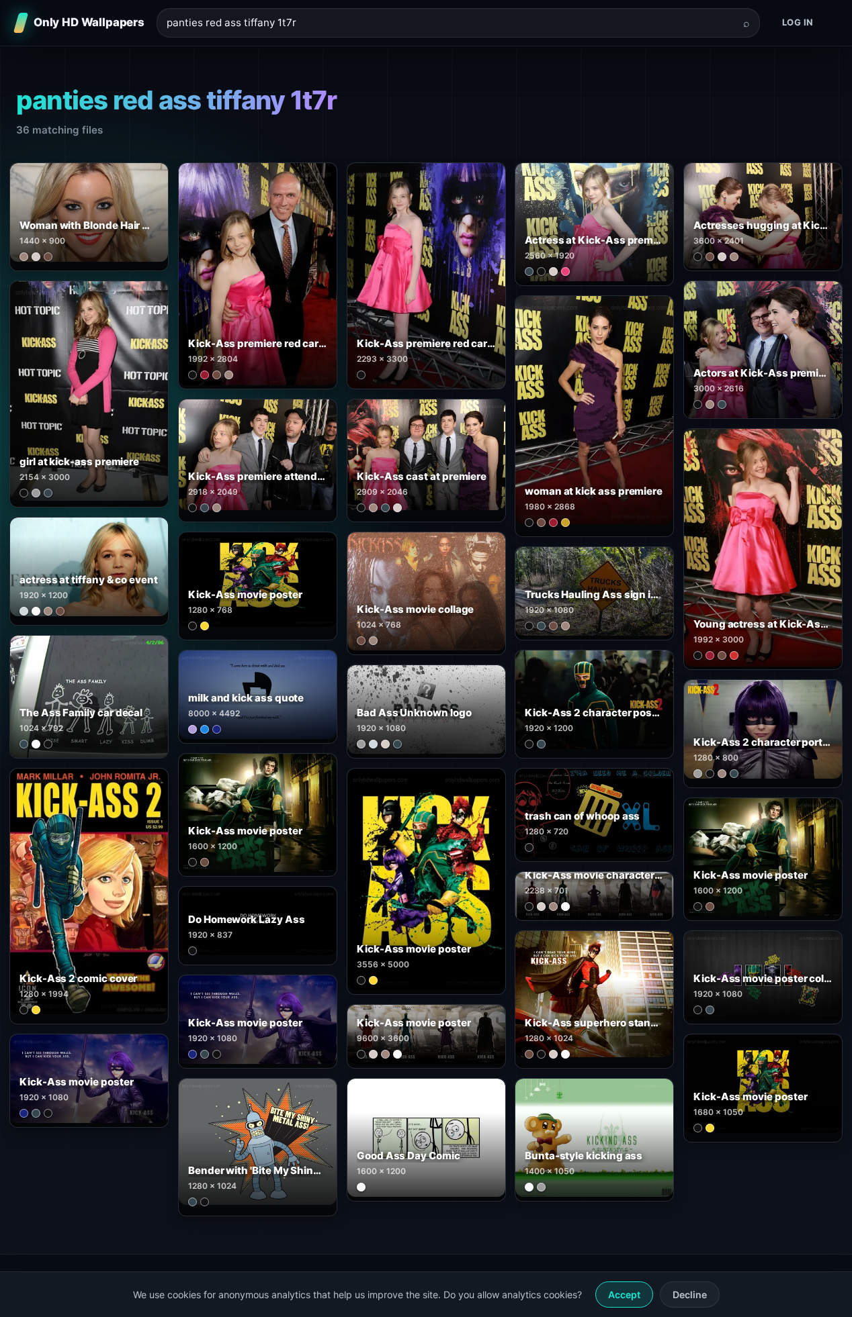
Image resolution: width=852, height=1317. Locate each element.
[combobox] (450, 23)
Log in (798, 22)
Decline (690, 1294)
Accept (624, 1294)
